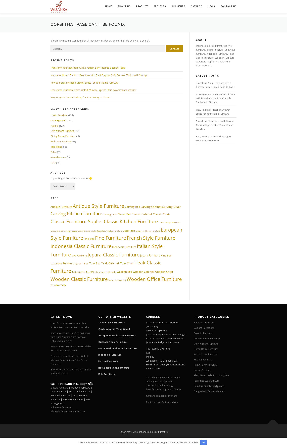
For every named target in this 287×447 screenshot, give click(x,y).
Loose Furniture (59, 115)
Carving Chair (171, 207)
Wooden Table (58, 285)
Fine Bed (89, 239)
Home (108, 6)
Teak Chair (127, 263)
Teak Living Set (78, 272)
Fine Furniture (110, 238)
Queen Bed (82, 263)
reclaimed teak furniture (206, 380)
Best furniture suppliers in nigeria (163, 389)
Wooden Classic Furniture (79, 279)
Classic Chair (161, 214)
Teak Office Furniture (95, 272)
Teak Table (110, 272)
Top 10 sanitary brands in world (163, 377)
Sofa (52, 162)
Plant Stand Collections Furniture (211, 375)
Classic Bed (124, 214)
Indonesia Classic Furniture (80, 246)
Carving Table (110, 214)
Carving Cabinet (151, 207)
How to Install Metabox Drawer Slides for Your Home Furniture (84, 82)
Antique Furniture (61, 207)
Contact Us (229, 6)
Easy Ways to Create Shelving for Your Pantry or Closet (80, 97)
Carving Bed (132, 207)
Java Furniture (79, 255)
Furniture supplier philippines (209, 386)
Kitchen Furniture (203, 359)
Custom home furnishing (159, 385)
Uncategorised (58, 120)
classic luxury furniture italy (84, 231)
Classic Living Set (166, 222)
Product (142, 6)
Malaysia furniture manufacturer (67, 411)
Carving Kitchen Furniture (76, 214)
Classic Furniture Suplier (76, 221)
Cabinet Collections (204, 327)
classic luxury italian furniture (109, 231)
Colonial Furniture (203, 333)
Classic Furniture (59, 387)
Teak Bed (94, 263)
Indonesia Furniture (124, 247)
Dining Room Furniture (62, 136)
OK (203, 442)
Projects (160, 6)
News (211, 6)
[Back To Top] (273, 424)
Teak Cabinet (110, 263)
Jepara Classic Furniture (114, 254)
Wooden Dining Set (117, 280)
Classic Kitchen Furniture (131, 221)
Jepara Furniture (150, 255)
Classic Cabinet (142, 214)
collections (56, 146)
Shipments (178, 6)
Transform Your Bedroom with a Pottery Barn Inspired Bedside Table (87, 67)
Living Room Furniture (62, 130)
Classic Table (129, 230)
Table (53, 152)
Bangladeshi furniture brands (209, 391)
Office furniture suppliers (159, 381)
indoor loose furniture (205, 354)
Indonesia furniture (60, 407)
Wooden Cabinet (143, 272)
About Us (124, 6)
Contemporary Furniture (207, 338)
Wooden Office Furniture (154, 279)
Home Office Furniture (206, 348)
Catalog (196, 6)
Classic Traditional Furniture (148, 231)
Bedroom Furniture (60, 141)
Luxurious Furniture (62, 263)
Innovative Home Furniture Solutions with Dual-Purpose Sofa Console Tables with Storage (99, 75)
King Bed (166, 255)
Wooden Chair (163, 272)
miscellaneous (58, 157)
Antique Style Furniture (98, 206)
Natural (54, 125)
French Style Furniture (151, 238)
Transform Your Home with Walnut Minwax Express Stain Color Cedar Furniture (93, 90)
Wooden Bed (124, 272)
